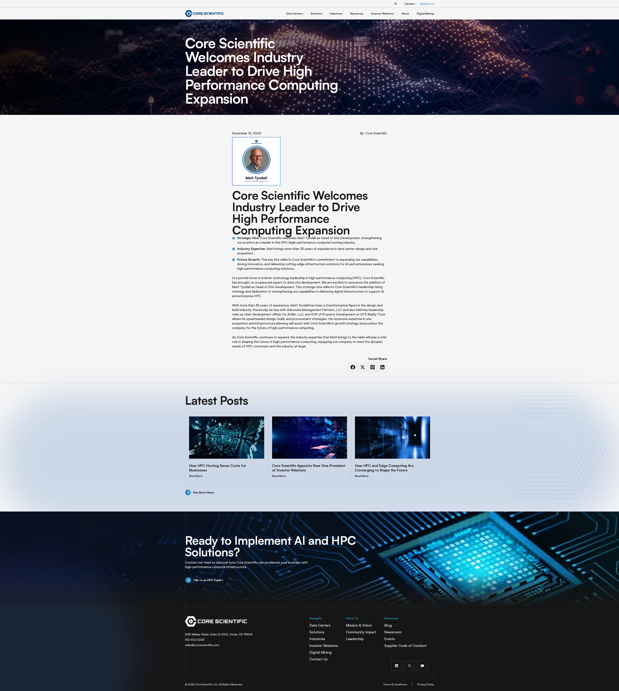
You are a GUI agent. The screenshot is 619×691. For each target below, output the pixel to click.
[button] (395, 4)
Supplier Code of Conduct (405, 645)
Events (389, 639)
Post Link (226, 447)
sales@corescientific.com (202, 645)
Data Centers (320, 625)
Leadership (355, 639)
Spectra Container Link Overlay (244, 621)
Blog (388, 625)
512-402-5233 (194, 639)
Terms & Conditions (395, 684)
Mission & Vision (359, 625)
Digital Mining (321, 652)
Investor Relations (324, 645)
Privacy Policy (425, 684)
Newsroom (393, 632)
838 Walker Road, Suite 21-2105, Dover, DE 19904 (218, 634)
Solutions (317, 632)
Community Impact (361, 632)
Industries (317, 639)
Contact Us (319, 659)
